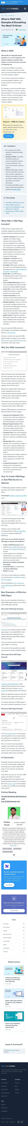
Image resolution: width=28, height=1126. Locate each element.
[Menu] (25, 8)
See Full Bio (13, 845)
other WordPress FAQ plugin (17, 549)
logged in (12, 1050)
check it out (11, 784)
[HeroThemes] (9, 8)
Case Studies (13, 941)
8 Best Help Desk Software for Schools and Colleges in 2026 (13, 1002)
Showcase (13, 924)
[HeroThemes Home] (14, 1066)
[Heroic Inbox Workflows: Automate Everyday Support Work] (14, 2)
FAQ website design (7, 340)
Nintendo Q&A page (10, 733)
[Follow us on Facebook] (21, 1122)
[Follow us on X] (18, 1122)
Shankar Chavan (22, 29)
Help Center (4, 1107)
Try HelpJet (8, 136)
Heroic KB (3, 1086)
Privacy (7, 1122)
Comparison (13, 948)
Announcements (13, 934)
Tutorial (13, 931)
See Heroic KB (14, 910)
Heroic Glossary (5, 1093)
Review (13, 944)
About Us (17, 1083)
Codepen (9, 579)
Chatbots (13, 951)
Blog (6, 15)
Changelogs (4, 1111)
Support (3, 1104)
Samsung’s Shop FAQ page (9, 684)
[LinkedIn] (14, 855)
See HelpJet (9, 885)
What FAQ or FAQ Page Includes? (15, 202)
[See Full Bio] (17, 846)
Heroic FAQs (4, 1089)
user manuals (11, 332)
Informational (11, 15)
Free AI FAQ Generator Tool (10, 801)
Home (2, 15)
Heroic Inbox (4, 1083)
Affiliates (17, 1089)
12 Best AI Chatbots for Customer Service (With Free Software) (12, 979)
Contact (17, 1093)
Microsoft (4, 630)
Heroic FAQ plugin (14, 547)
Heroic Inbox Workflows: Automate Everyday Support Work (12, 1025)
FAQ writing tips (21, 340)
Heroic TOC (4, 1096)
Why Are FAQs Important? (13, 205)
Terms (2, 1122)
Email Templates (13, 938)
